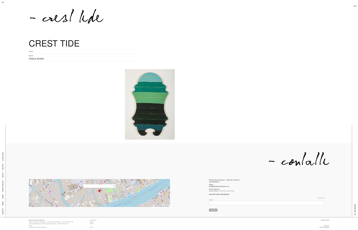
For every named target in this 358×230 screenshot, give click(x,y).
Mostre (3, 167)
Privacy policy (325, 220)
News (3, 203)
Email (211, 200)
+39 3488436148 (214, 182)
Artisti (3, 175)
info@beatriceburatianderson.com (219, 186)
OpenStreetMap (159, 206)
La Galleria (3, 156)
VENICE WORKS (36, 58)
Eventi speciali (3, 186)
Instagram (355, 208)
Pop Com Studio (324, 227)
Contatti (3, 211)
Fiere (3, 197)
